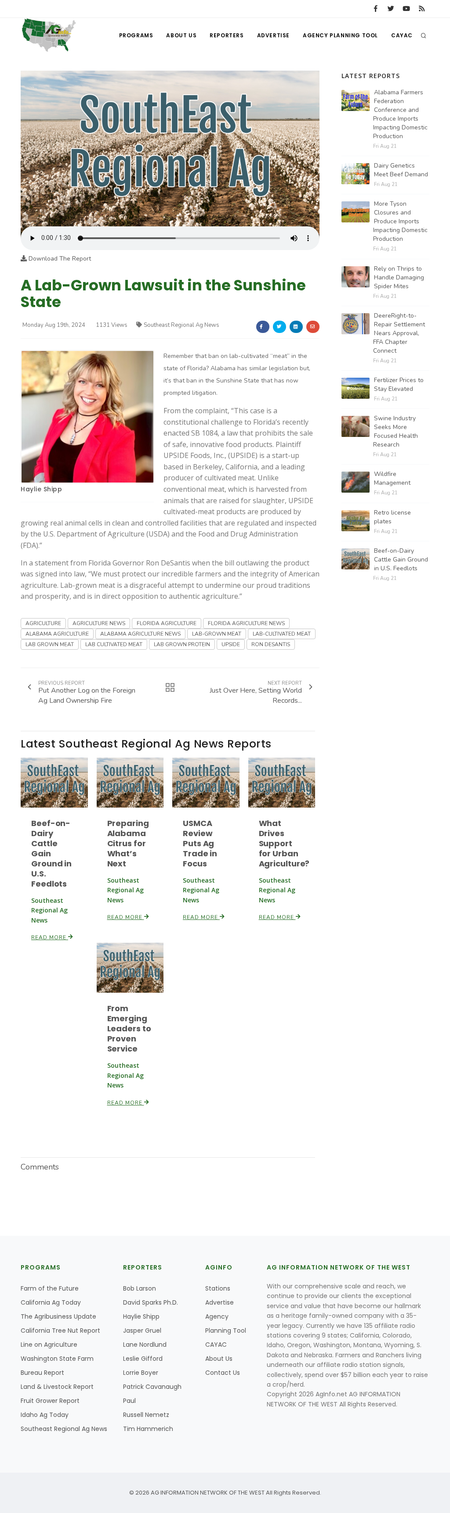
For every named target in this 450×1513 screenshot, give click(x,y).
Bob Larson (139, 1288)
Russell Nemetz (146, 1414)
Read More (49, 937)
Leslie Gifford (143, 1358)
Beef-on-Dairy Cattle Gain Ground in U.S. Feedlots (401, 559)
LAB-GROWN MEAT (216, 633)
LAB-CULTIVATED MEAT (282, 633)
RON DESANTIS (270, 644)
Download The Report (59, 258)
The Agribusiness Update (58, 1316)
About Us (181, 35)
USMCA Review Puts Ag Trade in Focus (200, 843)
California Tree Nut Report (60, 1330)
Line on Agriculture (49, 1344)
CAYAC (402, 35)
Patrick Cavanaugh (152, 1386)
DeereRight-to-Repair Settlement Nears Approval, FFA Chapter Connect (399, 333)
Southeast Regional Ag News (181, 325)
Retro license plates (392, 517)
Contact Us (222, 1372)
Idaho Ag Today (45, 1414)
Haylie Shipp (41, 489)
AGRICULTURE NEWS (99, 623)
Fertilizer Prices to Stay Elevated (399, 384)
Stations (217, 1288)
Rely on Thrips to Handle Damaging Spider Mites (399, 277)
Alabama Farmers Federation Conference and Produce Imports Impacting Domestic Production (400, 114)
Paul (129, 1400)
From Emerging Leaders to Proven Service (129, 1028)
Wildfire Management (392, 478)
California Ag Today (51, 1302)
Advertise (273, 35)
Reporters (226, 35)
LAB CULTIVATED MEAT (113, 644)
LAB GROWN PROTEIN (182, 644)
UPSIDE (230, 644)
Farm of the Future (50, 1288)
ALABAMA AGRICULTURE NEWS (140, 633)
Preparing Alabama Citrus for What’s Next (128, 843)
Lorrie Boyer (140, 1372)
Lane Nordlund (145, 1344)
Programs (136, 35)
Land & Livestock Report (57, 1386)
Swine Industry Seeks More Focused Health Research (395, 431)
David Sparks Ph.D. (150, 1302)
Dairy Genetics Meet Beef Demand (401, 170)
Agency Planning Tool (340, 35)
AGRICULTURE (43, 623)
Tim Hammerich (148, 1428)
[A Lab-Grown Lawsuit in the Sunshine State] (170, 148)
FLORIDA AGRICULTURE (166, 623)
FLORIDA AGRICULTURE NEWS (246, 623)
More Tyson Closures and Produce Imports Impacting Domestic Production (400, 221)
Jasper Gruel (142, 1330)
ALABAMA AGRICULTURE (57, 633)
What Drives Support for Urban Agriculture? (284, 843)
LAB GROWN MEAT (49, 644)
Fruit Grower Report (50, 1400)
